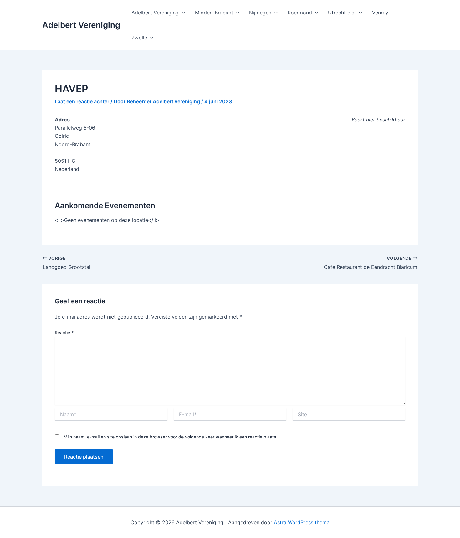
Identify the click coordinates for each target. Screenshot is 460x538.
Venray (380, 12)
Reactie (64, 332)
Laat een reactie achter (82, 101)
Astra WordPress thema (302, 522)
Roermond (300, 12)
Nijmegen (260, 12)
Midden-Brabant (214, 12)
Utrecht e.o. (342, 12)
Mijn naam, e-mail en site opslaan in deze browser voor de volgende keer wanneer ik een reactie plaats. (171, 436)
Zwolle (139, 37)
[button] (182, 12)
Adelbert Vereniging (81, 25)
